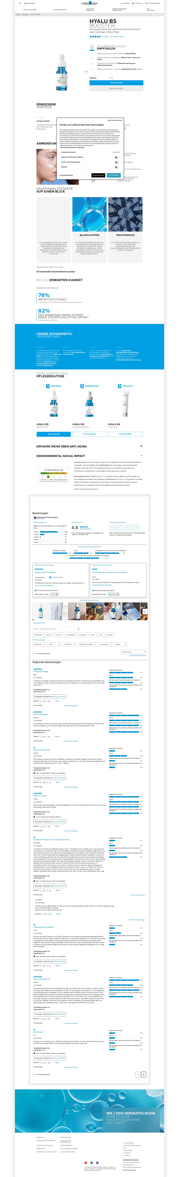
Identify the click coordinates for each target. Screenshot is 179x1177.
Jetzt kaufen (116, 83)
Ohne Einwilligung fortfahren (115, 120)
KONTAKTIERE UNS (66, 1145)
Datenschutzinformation (45, 1141)
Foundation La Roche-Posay (46, 1152)
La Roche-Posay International (66, 1141)
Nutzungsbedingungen (68, 1149)
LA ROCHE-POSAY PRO (67, 1152)
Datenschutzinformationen (68, 147)
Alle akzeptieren (114, 175)
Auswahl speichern (98, 175)
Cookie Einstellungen (44, 1145)
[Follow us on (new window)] (91, 1163)
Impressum (40, 1137)
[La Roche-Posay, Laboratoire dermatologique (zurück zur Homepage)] (89, 3)
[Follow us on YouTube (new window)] (86, 1163)
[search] (20, 3)
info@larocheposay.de (129, 1170)
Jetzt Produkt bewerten (117, 36)
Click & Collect (116, 89)
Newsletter (40, 1149)
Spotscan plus (65, 1137)
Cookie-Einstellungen (66, 175)
